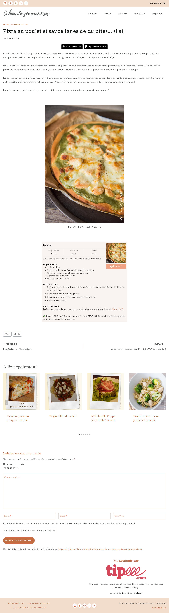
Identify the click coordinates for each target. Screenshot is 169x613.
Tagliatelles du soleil (62, 416)
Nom (7, 515)
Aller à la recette (73, 47)
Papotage (157, 13)
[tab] (79, 434)
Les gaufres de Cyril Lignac (17, 346)
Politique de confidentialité (28, 607)
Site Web (119, 515)
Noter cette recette (13, 464)
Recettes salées (19, 25)
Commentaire (12, 477)
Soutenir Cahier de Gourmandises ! (126, 593)
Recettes (92, 13)
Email (63, 515)
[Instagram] (5, 3)
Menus (107, 13)
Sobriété (122, 13)
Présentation (16, 603)
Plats (6, 25)
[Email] (26, 3)
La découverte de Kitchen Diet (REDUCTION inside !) (138, 346)
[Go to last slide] (6, 402)
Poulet (17, 334)
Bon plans (139, 13)
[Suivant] (162, 402)
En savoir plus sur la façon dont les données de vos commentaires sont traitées (100, 549)
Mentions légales (39, 603)
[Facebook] (10, 3)
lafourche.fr (117, 309)
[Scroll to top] (163, 603)
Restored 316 (159, 607)
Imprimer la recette (96, 47)
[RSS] (21, 3)
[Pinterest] (16, 3)
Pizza (7, 334)
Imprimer (117, 266)
